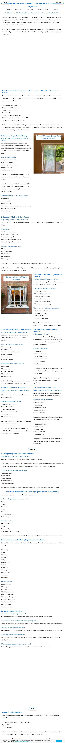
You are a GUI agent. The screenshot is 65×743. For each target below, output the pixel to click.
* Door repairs (5, 587)
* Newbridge (4, 550)
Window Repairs (18, 9)
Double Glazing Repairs (19, 184)
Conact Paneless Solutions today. (11, 717)
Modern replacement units (8, 268)
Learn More (16, 741)
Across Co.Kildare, (21, 20)
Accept (59, 740)
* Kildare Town (5, 572)
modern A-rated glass (43, 263)
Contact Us (55, 9)
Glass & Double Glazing (43, 9)
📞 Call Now (6, 2)
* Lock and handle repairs (8, 602)
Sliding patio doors (6, 335)
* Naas (3, 552)
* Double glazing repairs (7, 592)
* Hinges (3, 501)
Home (8, 9)
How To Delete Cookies (24, 741)
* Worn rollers (5, 366)
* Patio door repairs (6, 607)
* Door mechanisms (6, 514)
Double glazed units (39, 431)
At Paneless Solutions (8, 29)
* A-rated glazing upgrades (8, 599)
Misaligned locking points (9, 416)
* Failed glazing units (39, 412)
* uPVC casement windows (40, 311)
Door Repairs (30, 9)
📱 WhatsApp (59, 2)
